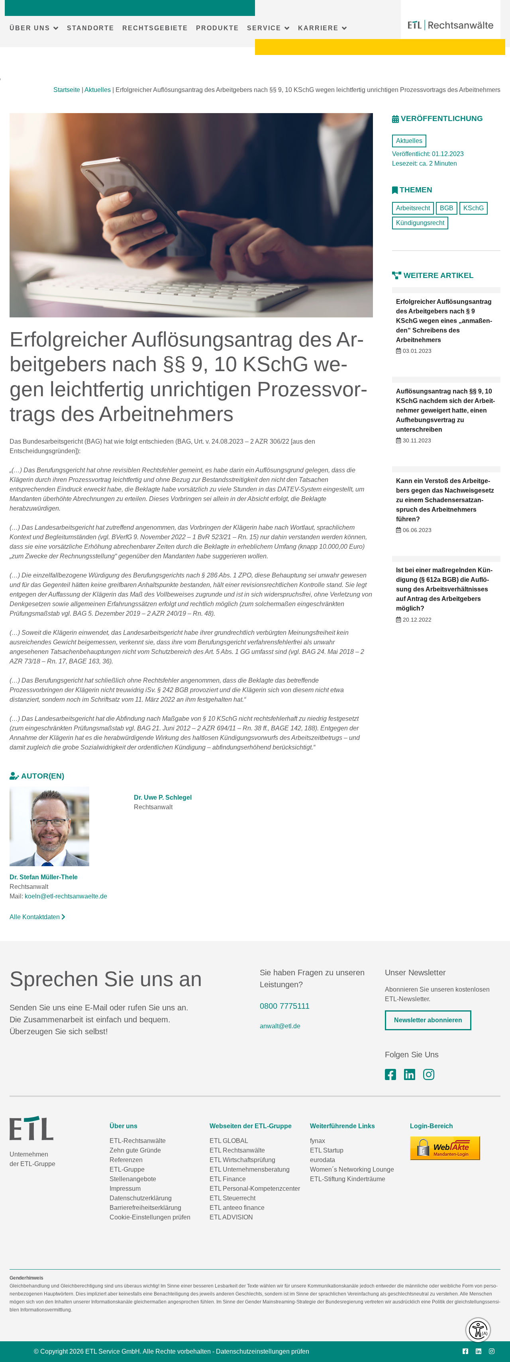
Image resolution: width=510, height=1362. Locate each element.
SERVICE (264, 28)
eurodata (322, 1160)
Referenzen (126, 1160)
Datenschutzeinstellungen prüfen (262, 1351)
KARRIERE (318, 28)
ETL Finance (228, 1179)
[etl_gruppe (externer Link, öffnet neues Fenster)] (428, 1075)
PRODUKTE (217, 28)
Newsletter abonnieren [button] (428, 1020)
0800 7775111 (285, 1006)
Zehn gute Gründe (135, 1150)
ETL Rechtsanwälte (237, 1150)
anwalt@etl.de (280, 1026)
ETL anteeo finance (237, 1207)
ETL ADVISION (231, 1217)
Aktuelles (97, 89)
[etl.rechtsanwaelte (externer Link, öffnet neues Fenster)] (390, 1075)
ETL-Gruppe (127, 1169)
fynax (317, 1140)
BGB (446, 208)
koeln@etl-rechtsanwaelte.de (66, 896)
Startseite (66, 89)
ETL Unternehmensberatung (250, 1169)
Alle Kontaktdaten (35, 917)
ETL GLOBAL (229, 1140)
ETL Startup (326, 1150)
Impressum (125, 1188)
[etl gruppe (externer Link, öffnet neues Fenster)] (409, 1075)
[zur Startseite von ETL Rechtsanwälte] (450, 25)
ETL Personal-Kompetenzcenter (255, 1188)
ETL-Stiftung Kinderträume (347, 1179)
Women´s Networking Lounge (352, 1169)
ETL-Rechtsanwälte (138, 1140)
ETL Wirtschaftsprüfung (242, 1160)
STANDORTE (90, 28)
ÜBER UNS (30, 28)
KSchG (473, 208)
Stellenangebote (133, 1179)
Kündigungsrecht (420, 222)
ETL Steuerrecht (232, 1198)
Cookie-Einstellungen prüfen (150, 1217)
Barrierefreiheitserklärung (145, 1207)
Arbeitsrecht (413, 208)
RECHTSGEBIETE (155, 28)
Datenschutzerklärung (141, 1198)
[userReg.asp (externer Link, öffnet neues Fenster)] (445, 1148)
